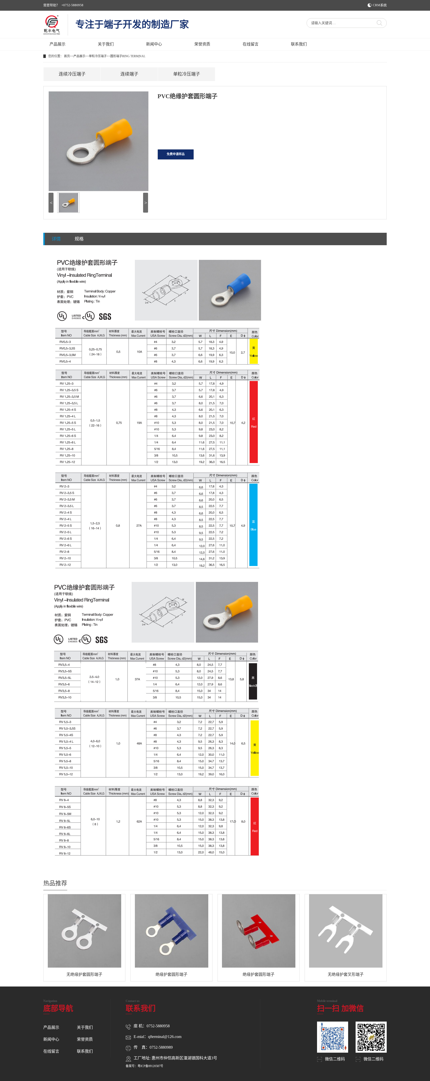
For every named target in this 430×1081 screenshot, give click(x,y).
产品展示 (57, 44)
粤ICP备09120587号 (150, 1066)
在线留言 (251, 44)
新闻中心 (154, 44)
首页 (67, 56)
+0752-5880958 (72, 5)
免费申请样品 (176, 154)
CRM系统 (380, 5)
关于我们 (106, 44)
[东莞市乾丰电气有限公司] (51, 25)
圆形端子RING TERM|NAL (127, 56)
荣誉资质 (202, 44)
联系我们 (299, 44)
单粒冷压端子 (98, 56)
